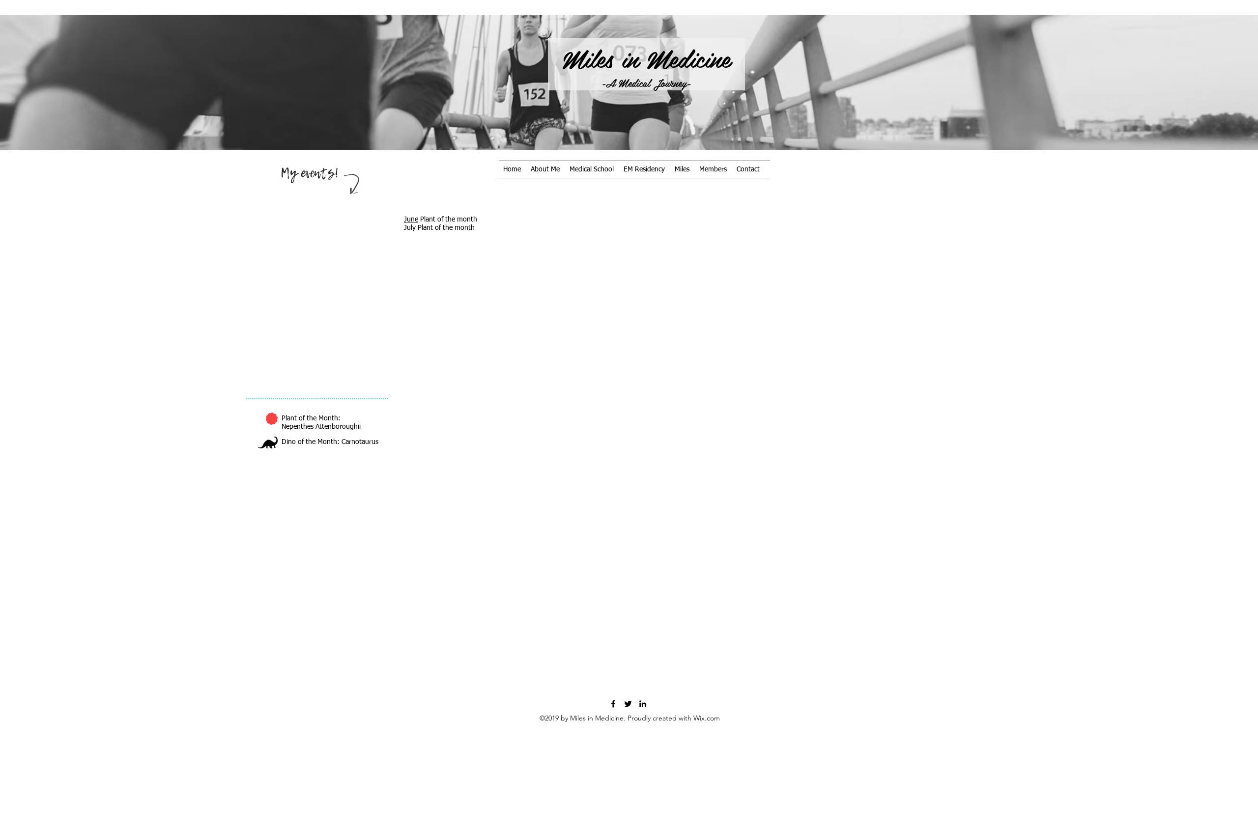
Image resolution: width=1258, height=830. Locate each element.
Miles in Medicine (646, 57)
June (411, 219)
